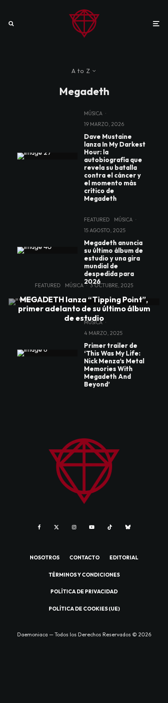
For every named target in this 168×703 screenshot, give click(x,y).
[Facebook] (39, 527)
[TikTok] (110, 527)
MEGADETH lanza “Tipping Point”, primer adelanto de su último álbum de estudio (84, 308)
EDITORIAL (123, 557)
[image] (47, 156)
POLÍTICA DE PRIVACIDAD (84, 591)
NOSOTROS (44, 557)
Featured (97, 219)
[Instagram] (74, 527)
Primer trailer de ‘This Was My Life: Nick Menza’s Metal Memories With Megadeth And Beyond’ (114, 365)
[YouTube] (92, 527)
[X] (56, 527)
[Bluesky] (128, 527)
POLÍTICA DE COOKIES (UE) (84, 608)
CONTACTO (84, 557)
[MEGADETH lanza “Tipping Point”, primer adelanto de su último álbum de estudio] (84, 301)
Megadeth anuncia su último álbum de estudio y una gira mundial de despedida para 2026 (113, 262)
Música (93, 113)
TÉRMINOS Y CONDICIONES (84, 574)
